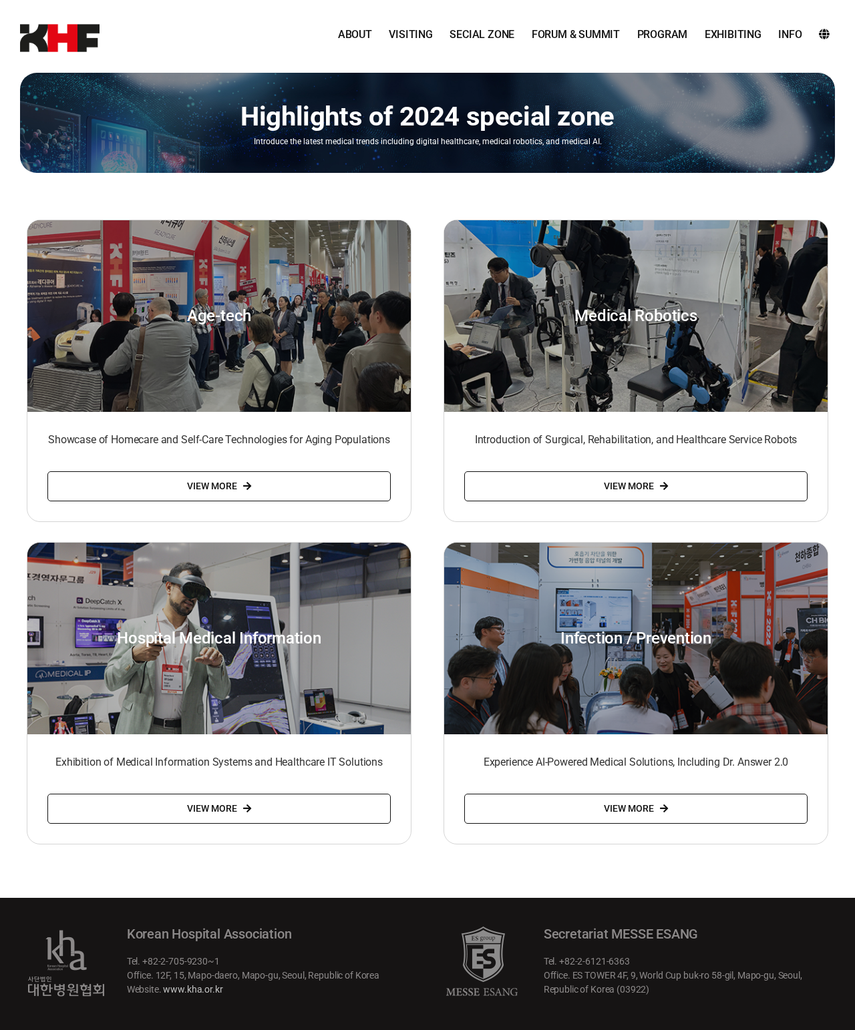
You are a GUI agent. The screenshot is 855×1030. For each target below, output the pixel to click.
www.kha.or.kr (192, 989)
